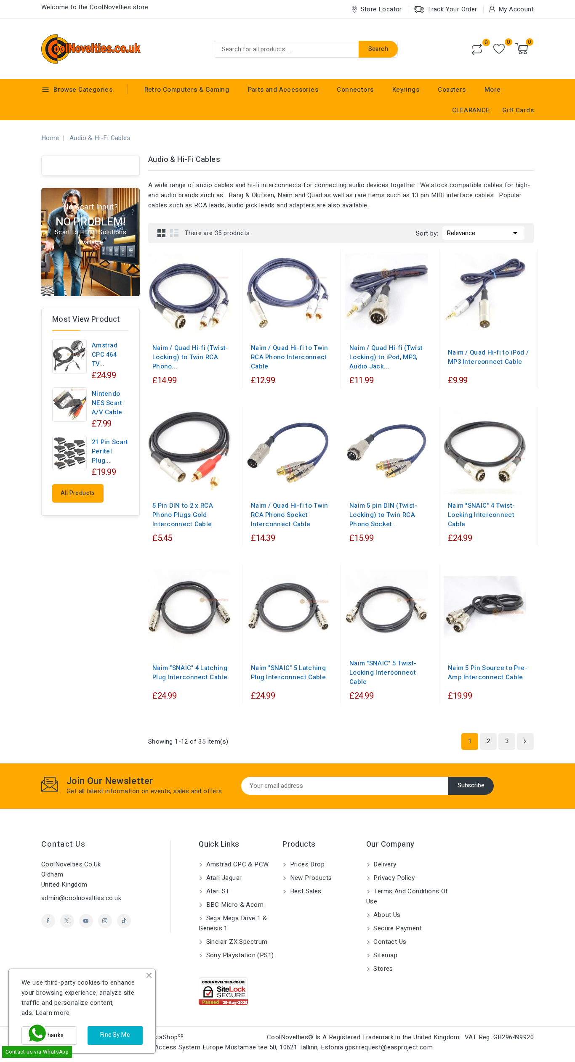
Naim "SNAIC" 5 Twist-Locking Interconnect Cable (382, 672)
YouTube (86, 921)
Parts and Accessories (283, 89)
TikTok (124, 921)
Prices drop (306, 864)
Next (525, 741)
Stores (382, 968)
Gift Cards (518, 110)
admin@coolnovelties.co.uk (81, 898)
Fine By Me (115, 1034)
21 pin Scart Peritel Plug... (110, 451)
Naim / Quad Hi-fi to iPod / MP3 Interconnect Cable (488, 357)
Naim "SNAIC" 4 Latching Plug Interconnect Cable (189, 672)
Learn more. (53, 1012)
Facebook (48, 921)
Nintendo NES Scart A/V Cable (107, 403)
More (492, 89)
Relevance (483, 233)
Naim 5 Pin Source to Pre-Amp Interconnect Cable (487, 672)
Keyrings (405, 89)
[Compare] (477, 49)
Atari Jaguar (223, 877)
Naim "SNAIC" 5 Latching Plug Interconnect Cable (288, 672)
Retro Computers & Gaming (186, 89)
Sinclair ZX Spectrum (235, 941)
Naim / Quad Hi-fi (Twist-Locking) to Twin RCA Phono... (190, 357)
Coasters (452, 89)
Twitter (67, 921)
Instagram (105, 921)
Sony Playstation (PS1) (239, 955)
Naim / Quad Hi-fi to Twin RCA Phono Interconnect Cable (289, 357)
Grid (161, 233)
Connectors (355, 89)
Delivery (384, 864)
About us (386, 914)
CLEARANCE (471, 110)
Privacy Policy (393, 877)
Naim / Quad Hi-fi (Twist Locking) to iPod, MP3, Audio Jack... (386, 357)
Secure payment (397, 928)
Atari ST (217, 891)
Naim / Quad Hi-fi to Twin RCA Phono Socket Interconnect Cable (289, 515)
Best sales (304, 891)
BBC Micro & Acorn (234, 904)
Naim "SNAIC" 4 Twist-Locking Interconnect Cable (481, 515)
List (174, 233)
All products (78, 493)
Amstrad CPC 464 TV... (104, 354)
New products (310, 877)
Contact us (63, 844)
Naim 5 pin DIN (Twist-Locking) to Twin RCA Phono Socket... (383, 515)
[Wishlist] (499, 49)
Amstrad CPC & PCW (236, 864)
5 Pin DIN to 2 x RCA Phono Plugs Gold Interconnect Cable (182, 515)
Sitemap (384, 955)
